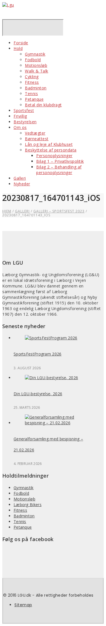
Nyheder (22, 183)
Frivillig (20, 116)
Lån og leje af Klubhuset (49, 144)
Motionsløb (36, 65)
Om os (20, 127)
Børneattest (37, 138)
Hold (18, 48)
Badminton (36, 88)
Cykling (32, 76)
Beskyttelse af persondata (51, 150)
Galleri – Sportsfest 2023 (59, 211)
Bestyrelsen (25, 121)
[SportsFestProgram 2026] (51, 338)
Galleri (20, 178)
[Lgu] (8, 5)
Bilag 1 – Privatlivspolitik (60, 161)
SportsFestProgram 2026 (38, 354)
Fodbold (33, 59)
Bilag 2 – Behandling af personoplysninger (59, 169)
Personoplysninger (54, 155)
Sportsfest (24, 110)
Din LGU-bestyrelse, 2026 (38, 393)
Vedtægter (35, 133)
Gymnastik (35, 54)
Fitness (32, 82)
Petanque (34, 99)
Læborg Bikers (28, 504)
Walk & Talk (36, 71)
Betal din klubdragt (43, 104)
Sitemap (23, 605)
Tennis (31, 93)
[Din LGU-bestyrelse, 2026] (51, 377)
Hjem (6, 211)
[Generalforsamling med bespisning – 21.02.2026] (58, 422)
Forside (21, 42)
